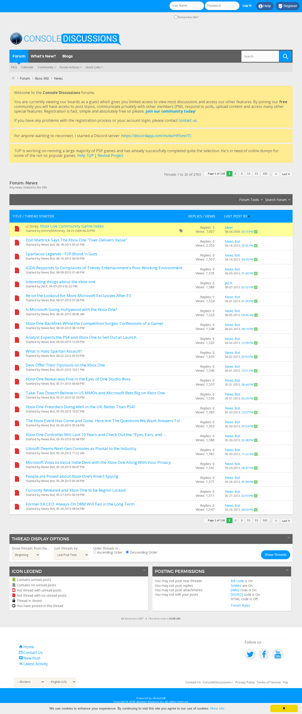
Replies (195, 216)
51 (256, 173)
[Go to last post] (255, 232)
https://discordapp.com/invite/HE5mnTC (156, 135)
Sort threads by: (66, 548)
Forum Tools (249, 199)
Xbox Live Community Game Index (72, 226)
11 (248, 173)
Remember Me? (187, 17)
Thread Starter (39, 216)
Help (265, 6)
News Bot (48, 244)
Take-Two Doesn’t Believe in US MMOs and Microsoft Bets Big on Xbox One (95, 393)
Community (45, 67)
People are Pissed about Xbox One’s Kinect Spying (72, 476)
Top (285, 682)
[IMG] (235, 590)
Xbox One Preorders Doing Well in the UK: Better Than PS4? (80, 406)
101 (265, 173)
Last (284, 174)
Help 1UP (85, 155)
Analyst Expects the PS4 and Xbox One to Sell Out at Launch (81, 337)
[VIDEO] (237, 594)
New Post (29, 658)
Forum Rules (240, 605)
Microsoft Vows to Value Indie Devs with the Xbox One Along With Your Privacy (98, 462)
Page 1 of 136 (216, 173)
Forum (19, 56)
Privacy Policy (245, 682)
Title (17, 216)
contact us (188, 120)
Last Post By (235, 216)
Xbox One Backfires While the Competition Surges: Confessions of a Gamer (95, 323)
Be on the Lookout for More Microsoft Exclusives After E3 (78, 295)
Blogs (67, 56)
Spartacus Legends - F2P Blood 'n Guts (61, 254)
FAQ (14, 67)
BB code (237, 581)
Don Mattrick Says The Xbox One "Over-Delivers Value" (76, 240)
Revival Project (110, 155)
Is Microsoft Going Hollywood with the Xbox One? (71, 309)
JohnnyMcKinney (53, 230)
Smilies (236, 585)
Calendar (27, 67)
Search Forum (276, 199)
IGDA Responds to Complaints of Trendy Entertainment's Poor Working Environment (104, 267)
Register (287, 6)
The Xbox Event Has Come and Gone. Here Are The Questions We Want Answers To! (103, 420)
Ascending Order (109, 552)
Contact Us (31, 652)
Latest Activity (33, 663)
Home (26, 646)
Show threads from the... (30, 548)
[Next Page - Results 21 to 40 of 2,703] (276, 174)
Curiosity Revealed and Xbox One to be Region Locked (76, 490)
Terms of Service (269, 682)
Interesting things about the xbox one (60, 281)
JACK (44, 286)
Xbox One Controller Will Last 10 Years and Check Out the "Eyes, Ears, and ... (96, 434)
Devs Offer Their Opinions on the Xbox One (65, 365)
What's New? (43, 56)
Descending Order (143, 552)
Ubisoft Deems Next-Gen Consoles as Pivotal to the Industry (81, 448)
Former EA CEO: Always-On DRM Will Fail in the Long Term (80, 504)
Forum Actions (69, 67)
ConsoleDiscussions (217, 682)
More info (217, 708)
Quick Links (93, 67)
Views (210, 216)
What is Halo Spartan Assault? (54, 351)
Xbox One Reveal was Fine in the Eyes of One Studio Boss (78, 379)
